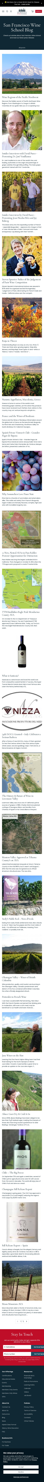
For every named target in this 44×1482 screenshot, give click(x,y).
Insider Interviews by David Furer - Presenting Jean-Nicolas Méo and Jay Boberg (19, 218)
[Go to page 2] (26, 1321)
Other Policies (29, 1421)
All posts (22, 48)
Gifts (3, 1397)
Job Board (27, 1395)
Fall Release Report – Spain (15, 1245)
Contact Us (6, 1407)
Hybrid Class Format (9, 1425)
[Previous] (2, 3)
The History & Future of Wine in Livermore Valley (17, 797)
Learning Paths (29, 1385)
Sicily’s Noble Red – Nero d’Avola (17, 918)
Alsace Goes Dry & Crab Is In (16, 1114)
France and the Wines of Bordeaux (18, 416)
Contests (27, 1418)
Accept (21, 1467)
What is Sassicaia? (10, 675)
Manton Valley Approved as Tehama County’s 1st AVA (19, 859)
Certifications (7, 1376)
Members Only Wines (9, 1393)
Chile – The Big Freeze (13, 1172)
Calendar (27, 1388)
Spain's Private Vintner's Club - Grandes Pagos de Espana (20, 434)
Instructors (6, 1414)
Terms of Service (30, 1410)
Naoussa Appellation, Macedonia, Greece (21, 399)
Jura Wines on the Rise (13, 1055)
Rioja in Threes (9, 340)
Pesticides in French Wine (14, 996)
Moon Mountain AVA (12, 1304)
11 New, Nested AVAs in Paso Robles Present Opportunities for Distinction (19, 554)
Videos (26, 1392)
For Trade (5, 1445)
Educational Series (8, 1379)
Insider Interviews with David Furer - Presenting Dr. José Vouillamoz (19, 155)
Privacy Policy (29, 1407)
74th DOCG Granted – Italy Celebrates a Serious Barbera (21, 736)
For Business (6, 1442)
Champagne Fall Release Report (17, 1189)
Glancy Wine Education (10, 1428)
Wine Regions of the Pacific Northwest (20, 97)
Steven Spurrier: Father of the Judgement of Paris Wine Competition (21, 281)
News (4, 1421)
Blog (3, 1418)
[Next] (41, 3)
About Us (5, 1410)
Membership (6, 1386)
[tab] (22, 48)
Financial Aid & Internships (29, 1377)
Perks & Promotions (31, 1381)
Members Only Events (10, 1390)
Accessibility (28, 1414)
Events (4, 1383)
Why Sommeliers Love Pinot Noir (18, 494)
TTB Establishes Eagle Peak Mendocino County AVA (20, 613)
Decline (21, 1472)
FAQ (3, 1432)
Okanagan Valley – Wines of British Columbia (18, 979)
